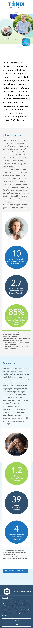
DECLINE (16, 624)
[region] (16, 612)
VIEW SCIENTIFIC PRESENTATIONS (15, 571)
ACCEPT (16, 620)
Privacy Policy (5, 609)
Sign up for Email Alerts (21, 591)
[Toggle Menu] (16, 12)
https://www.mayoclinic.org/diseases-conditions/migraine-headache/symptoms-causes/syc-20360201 (14, 552)
